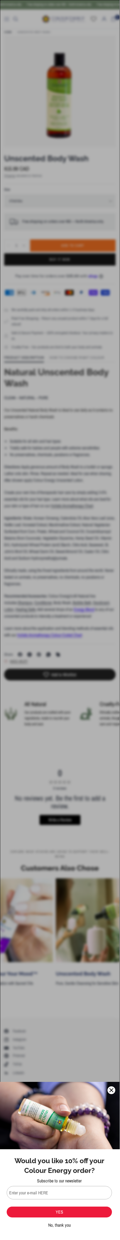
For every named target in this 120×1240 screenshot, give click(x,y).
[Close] (111, 1090)
